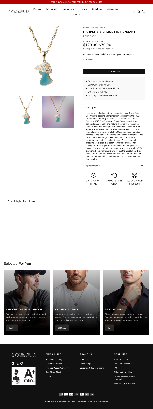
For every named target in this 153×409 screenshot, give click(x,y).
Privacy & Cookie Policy (124, 364)
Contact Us (50, 376)
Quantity (88, 60)
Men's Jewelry (52, 9)
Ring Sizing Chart (53, 372)
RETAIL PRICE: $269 (93, 42)
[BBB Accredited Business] (24, 376)
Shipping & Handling (123, 372)
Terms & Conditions (122, 359)
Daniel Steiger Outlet (95, 27)
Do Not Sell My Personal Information (124, 377)
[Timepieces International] (18, 11)
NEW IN (12, 328)
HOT (109, 328)
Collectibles (97, 9)
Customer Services (54, 364)
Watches (37, 9)
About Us (84, 359)
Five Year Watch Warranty (57, 368)
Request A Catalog (54, 359)
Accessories (113, 9)
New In (84, 9)
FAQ (115, 368)
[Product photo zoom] (41, 59)
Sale (75, 14)
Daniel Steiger (86, 364)
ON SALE (62, 328)
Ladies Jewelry (69, 9)
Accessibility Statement (124, 383)
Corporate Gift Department (92, 368)
